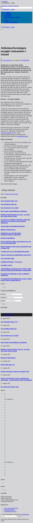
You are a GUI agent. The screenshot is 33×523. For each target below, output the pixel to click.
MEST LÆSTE (8, 315)
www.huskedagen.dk (7, 133)
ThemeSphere (25, 514)
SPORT (6, 21)
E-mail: (3, 300)
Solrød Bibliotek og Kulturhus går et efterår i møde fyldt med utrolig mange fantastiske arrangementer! (16, 269)
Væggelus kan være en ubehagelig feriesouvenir (15, 251)
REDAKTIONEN (9, 510)
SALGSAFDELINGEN (11, 508)
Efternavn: (4, 297)
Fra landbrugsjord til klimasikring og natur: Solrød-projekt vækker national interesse (16, 279)
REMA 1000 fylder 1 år (8, 364)
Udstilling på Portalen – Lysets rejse (11, 262)
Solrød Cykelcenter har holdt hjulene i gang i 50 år (16, 255)
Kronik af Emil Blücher (8, 238)
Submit (20, 516)
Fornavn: (3, 294)
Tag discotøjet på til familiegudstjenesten (13, 226)
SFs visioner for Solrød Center (10, 387)
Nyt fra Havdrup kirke (7, 258)
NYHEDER (7, 12)
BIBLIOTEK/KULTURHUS (12, 17)
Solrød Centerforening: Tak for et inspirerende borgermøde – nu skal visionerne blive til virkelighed (16, 379)
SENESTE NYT (9, 314)
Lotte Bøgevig (7, 60)
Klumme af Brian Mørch (8, 229)
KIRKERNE (7, 16)
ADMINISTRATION (10, 511)
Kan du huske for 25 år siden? (10, 208)
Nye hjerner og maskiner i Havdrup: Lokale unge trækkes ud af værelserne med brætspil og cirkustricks (15, 221)
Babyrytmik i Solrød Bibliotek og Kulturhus (14, 211)
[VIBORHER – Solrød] (8, 9)
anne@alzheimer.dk (22, 136)
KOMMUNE (7, 14)
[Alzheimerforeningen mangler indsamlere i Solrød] (16, 29)
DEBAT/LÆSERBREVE (11, 22)
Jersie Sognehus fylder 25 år (9, 201)
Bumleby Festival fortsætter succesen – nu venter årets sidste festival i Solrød (15, 215)
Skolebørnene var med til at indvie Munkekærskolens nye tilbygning (11, 233)
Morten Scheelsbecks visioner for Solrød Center (15, 371)
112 (5, 19)
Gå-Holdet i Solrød (6, 265)
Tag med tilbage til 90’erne (9, 204)
